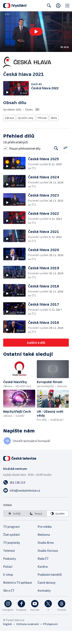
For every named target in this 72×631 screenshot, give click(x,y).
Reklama (44, 535)
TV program (11, 527)
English (7, 624)
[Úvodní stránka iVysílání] (15, 5)
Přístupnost (50, 624)
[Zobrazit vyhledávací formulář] (49, 5)
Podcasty (9, 558)
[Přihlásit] (58, 5)
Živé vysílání (11, 535)
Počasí (7, 566)
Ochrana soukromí (27, 624)
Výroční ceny (25, 118)
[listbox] (36, 513)
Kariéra (43, 566)
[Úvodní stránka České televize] (20, 458)
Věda (54, 118)
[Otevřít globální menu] (67, 5)
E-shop (8, 574)
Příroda (42, 118)
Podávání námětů (50, 574)
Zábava (9, 118)
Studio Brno (46, 543)
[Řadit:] (65, 148)
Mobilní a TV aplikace (17, 582)
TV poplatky (11, 543)
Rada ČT (43, 558)
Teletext (9, 550)
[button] (36, 31)
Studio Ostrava (48, 550)
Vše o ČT (9, 590)
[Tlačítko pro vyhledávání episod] (56, 148)
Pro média (45, 527)
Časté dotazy (46, 582)
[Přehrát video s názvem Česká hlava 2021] (36, 32)
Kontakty (44, 590)
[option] (14, 513)
